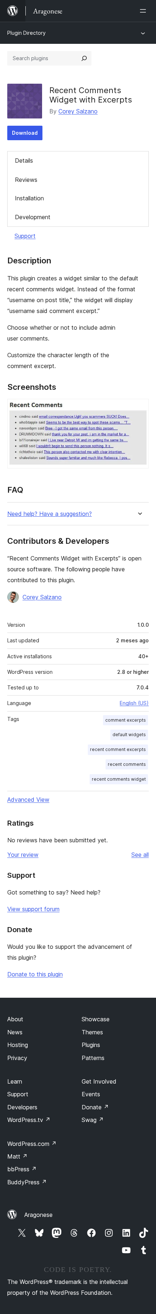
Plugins (91, 1044)
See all (140, 854)
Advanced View (28, 799)
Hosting (17, 1044)
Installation (29, 198)
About (15, 1019)
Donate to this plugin (35, 974)
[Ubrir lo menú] (144, 11)
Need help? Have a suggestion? (49, 513)
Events (91, 1094)
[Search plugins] (84, 58)
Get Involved (99, 1081)
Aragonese (38, 1214)
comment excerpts (125, 720)
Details (24, 160)
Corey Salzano (78, 111)
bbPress (22, 1169)
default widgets (129, 734)
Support (25, 235)
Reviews (26, 179)
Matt (17, 1156)
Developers (22, 1107)
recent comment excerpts (118, 749)
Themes (92, 1032)
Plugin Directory (26, 33)
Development (32, 217)
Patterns (93, 1057)
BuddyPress (27, 1182)
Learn (14, 1081)
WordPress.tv (28, 1119)
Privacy (17, 1057)
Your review (22, 854)
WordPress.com (32, 1143)
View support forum (33, 909)
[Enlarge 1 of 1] (139, 408)
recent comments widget (119, 779)
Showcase (96, 1019)
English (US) (134, 703)
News (14, 1032)
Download (25, 133)
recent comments (127, 764)
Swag (93, 1119)
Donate (95, 1107)
